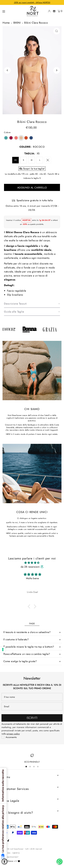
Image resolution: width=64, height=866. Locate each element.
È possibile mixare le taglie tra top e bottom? (28, 646)
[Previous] (7, 70)
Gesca (10, 861)
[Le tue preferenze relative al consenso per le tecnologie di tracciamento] (3, 649)
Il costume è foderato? (16, 639)
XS (15, 160)
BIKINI (17, 23)
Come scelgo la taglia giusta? (20, 661)
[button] (6, 138)
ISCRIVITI (32, 718)
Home (6, 23)
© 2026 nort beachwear (13, 848)
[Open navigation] (12, 11)
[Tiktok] (8, 840)
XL (48, 160)
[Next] (56, 70)
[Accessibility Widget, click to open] (4, 862)
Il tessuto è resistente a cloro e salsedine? (27, 632)
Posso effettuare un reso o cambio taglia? (26, 654)
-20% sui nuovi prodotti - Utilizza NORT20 (32, 2)
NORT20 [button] (26, 220)
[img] (32, 563)
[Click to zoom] (56, 31)
